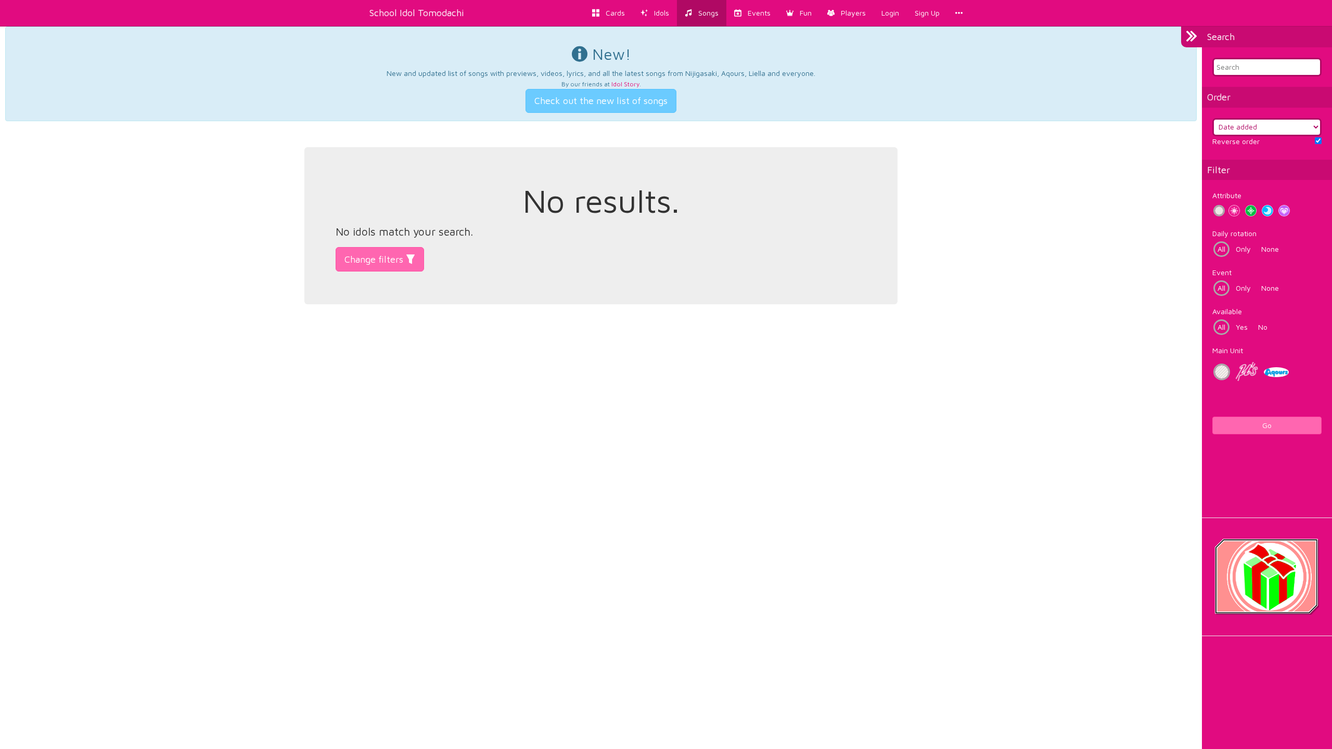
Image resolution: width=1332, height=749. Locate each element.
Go (1267, 425)
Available (1227, 311)
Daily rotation (1234, 233)
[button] (798, 13)
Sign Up (927, 12)
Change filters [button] (375, 259)
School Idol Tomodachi (416, 12)
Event (1222, 272)
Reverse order (1236, 141)
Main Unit (1227, 350)
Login (890, 12)
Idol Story (625, 84)
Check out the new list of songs (601, 100)
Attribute (1226, 195)
